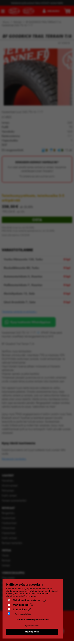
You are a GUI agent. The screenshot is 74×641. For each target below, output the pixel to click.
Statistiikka (20, 609)
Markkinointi (21, 604)
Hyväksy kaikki (32, 632)
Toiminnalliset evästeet (27, 600)
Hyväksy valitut (32, 625)
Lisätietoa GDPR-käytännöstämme (32, 619)
